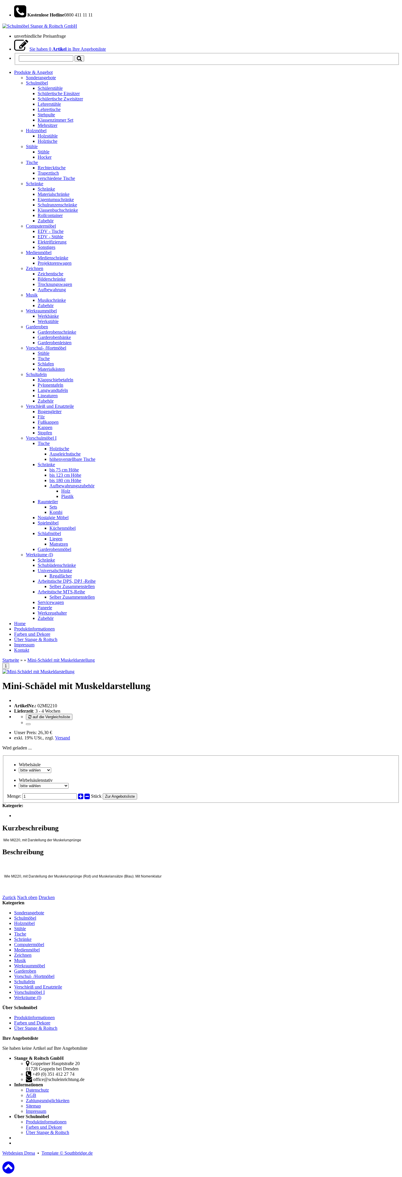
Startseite (10, 660)
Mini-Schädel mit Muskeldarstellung (61, 660)
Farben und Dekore (32, 1022)
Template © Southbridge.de (67, 1153)
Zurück (9, 897)
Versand (62, 737)
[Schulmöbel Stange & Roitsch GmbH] (39, 26)
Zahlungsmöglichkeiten (47, 1100)
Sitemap (33, 1105)
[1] (28, 724)
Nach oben (27, 897)
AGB (31, 1095)
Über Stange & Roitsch (35, 1028)
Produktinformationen (34, 1017)
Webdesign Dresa (18, 1153)
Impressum (36, 1111)
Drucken (47, 897)
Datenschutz (37, 1089)
